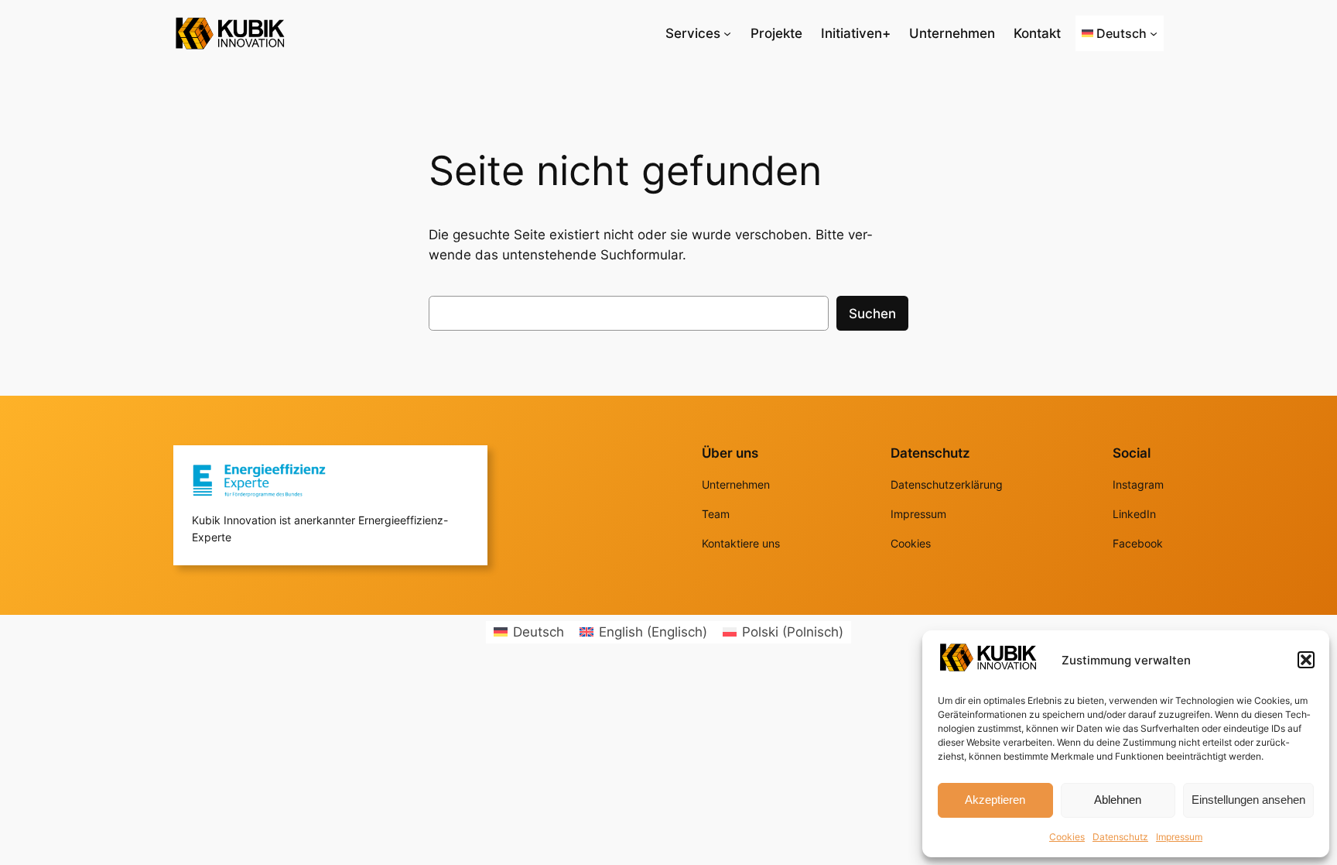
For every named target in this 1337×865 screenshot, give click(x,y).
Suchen (872, 313)
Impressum (1179, 837)
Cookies (1067, 837)
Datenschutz (1120, 837)
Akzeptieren (995, 799)
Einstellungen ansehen (1248, 799)
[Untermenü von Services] (727, 33)
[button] (1306, 660)
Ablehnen (1117, 799)
